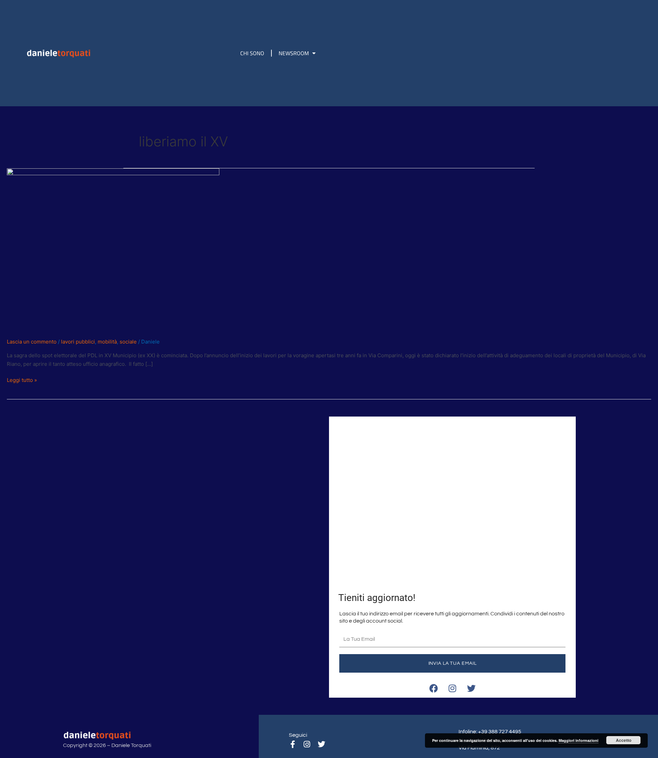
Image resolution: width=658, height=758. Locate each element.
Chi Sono (252, 53)
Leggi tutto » (22, 379)
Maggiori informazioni (578, 740)
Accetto (623, 740)
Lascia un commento (32, 341)
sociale (128, 341)
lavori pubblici (78, 341)
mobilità (107, 341)
